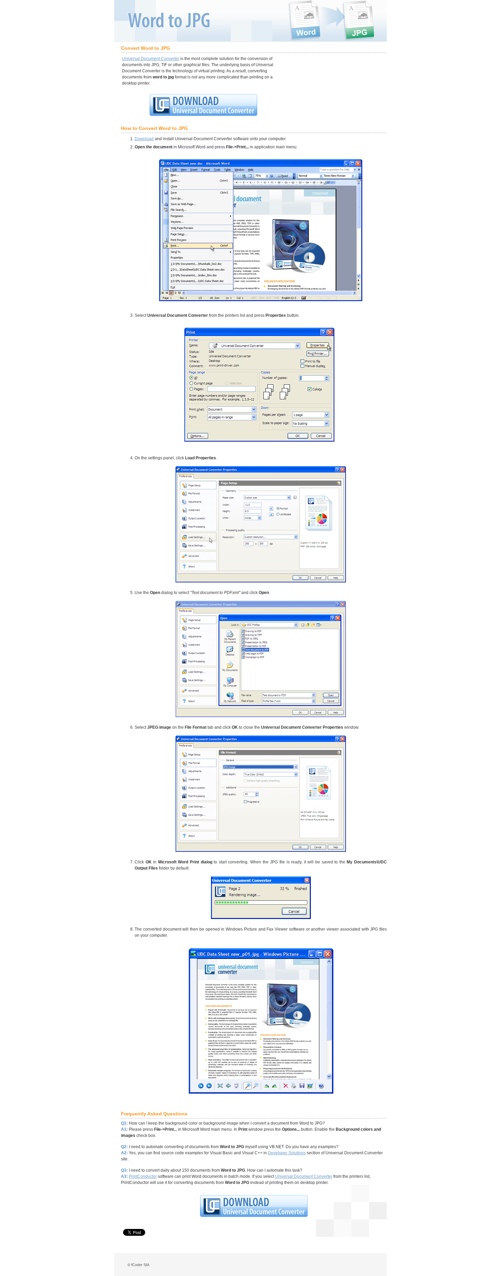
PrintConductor (143, 1176)
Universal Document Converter (150, 58)
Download (144, 138)
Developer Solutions (287, 1153)
